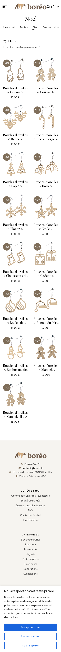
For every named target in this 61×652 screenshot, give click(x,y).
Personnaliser (30, 636)
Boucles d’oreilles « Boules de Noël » (15, 323)
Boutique (24, 27)
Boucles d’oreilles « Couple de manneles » (46, 92)
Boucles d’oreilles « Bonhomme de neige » (15, 370)
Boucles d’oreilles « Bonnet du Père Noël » (46, 323)
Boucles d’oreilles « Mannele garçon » (46, 370)
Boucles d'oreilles (50, 27)
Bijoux (35, 27)
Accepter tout (30, 627)
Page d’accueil (9, 27)
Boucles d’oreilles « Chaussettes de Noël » (15, 276)
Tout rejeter (30, 645)
